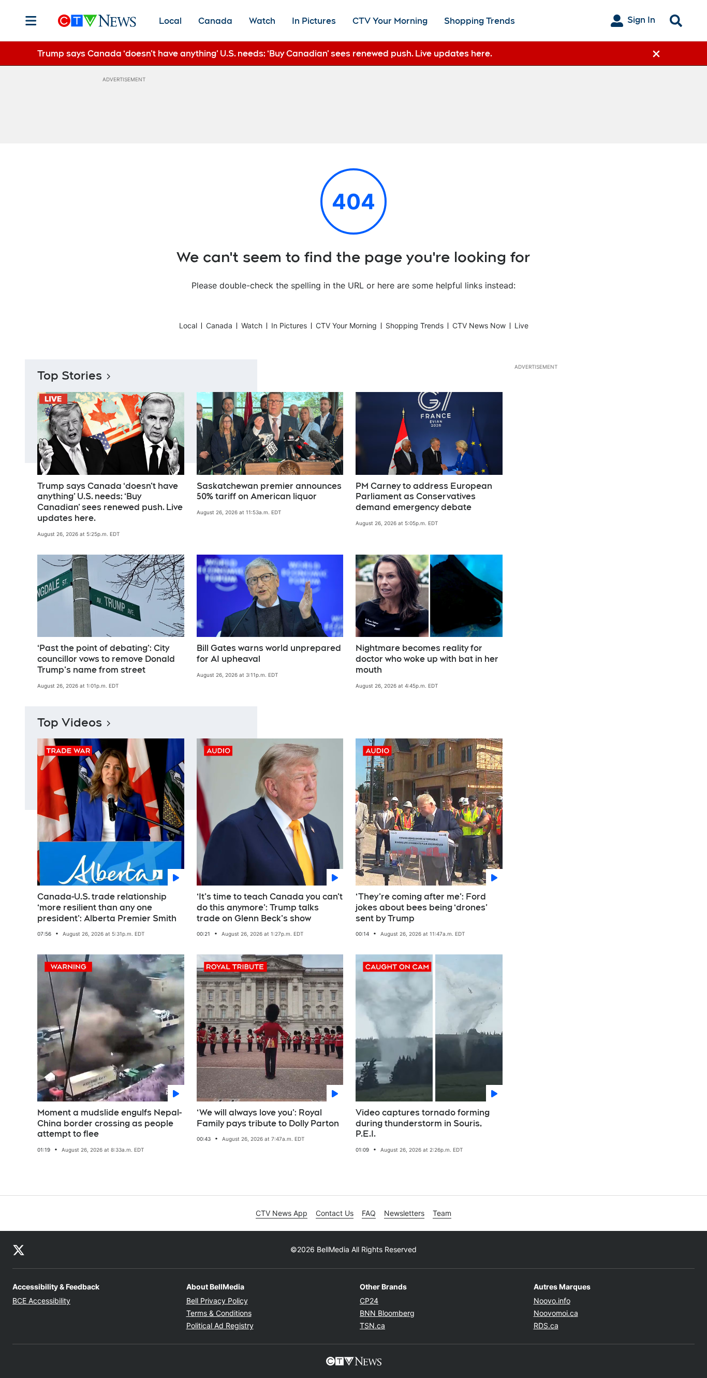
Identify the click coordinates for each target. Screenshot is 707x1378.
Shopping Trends (479, 21)
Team (442, 1213)
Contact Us (335, 1213)
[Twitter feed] (18, 1249)
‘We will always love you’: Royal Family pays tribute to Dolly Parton (268, 1118)
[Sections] (31, 20)
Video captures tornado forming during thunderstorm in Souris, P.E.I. (423, 1123)
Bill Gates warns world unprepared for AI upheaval (269, 653)
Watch (262, 21)
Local (170, 21)
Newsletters (404, 1213)
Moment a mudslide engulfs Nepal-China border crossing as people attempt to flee (109, 1123)
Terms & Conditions (219, 1313)
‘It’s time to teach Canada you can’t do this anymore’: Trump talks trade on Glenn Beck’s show (270, 907)
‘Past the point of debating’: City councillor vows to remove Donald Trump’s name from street (106, 659)
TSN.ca (372, 1325)
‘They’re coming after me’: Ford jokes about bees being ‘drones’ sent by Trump (422, 907)
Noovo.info (552, 1300)
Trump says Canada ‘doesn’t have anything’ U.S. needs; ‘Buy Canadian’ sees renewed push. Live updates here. (110, 502)
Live (521, 325)
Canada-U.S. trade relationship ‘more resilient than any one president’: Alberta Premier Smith (106, 907)
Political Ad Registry (220, 1325)
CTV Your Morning (390, 21)
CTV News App (281, 1213)
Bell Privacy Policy (217, 1300)
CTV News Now (479, 325)
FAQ (369, 1213)
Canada (215, 21)
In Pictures (314, 21)
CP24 (369, 1300)
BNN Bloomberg (387, 1313)
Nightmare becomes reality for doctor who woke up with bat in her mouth (427, 659)
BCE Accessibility (41, 1300)
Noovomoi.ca (556, 1313)
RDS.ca (546, 1325)
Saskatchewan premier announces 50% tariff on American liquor (269, 491)
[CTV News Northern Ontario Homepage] (97, 20)
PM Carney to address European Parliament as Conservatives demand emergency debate (424, 497)
